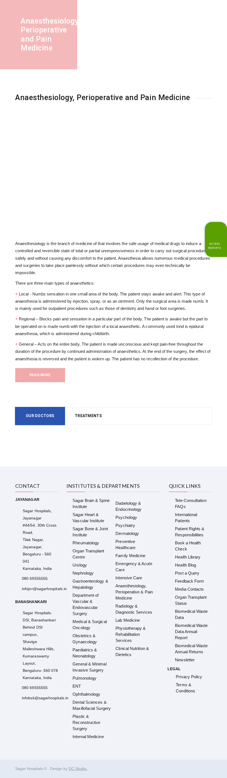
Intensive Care (128, 577)
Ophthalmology (86, 694)
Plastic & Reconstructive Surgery (86, 722)
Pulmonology (84, 678)
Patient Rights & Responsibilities (189, 531)
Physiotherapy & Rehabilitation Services (130, 634)
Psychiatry (125, 525)
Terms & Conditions (185, 687)
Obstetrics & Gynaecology (85, 638)
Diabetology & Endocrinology (128, 506)
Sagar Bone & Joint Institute (90, 531)
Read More (40, 375)
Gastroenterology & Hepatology (90, 584)
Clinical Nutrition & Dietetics (132, 651)
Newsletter (185, 659)
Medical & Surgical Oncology (90, 624)
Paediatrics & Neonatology (85, 652)
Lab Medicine (127, 620)
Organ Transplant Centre (88, 554)
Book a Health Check (188, 545)
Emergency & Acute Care (133, 566)
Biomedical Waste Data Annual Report (191, 631)
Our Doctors (40, 416)
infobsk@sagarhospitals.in (45, 698)
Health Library (187, 557)
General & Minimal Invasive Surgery (89, 667)
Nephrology (83, 573)
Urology (80, 565)
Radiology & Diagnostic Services (133, 609)
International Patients (186, 517)
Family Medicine (130, 555)
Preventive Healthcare (125, 544)
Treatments (88, 416)
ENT (77, 686)
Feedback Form (189, 581)
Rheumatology (86, 542)
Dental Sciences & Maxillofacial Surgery (92, 705)
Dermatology (127, 533)
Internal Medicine (88, 736)
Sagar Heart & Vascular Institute (88, 517)
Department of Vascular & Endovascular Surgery (86, 604)
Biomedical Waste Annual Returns (191, 648)
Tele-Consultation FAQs (190, 503)
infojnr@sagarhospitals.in (44, 588)
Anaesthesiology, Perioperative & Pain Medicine (134, 591)
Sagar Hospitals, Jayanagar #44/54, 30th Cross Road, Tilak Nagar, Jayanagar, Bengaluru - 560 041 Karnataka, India (39, 540)
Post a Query (187, 573)
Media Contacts (189, 589)
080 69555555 (35, 578)
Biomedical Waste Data (191, 614)
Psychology (126, 517)
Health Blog (185, 565)
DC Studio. (78, 768)
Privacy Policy (189, 676)
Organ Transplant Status (191, 600)
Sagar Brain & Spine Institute (91, 503)
